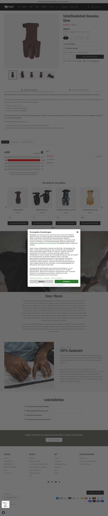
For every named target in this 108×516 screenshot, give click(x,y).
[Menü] (9, 502)
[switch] (5, 506)
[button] (3, 513)
